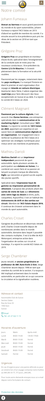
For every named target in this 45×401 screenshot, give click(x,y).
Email (6, 313)
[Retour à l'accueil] (22, 4)
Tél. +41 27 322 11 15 (12, 316)
